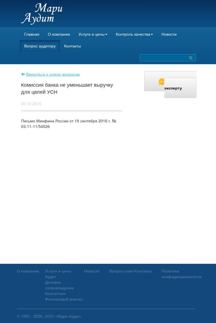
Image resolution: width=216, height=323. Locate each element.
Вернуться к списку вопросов (53, 74)
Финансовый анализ (63, 299)
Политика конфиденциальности (182, 273)
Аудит (50, 276)
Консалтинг (55, 293)
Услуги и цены (91, 34)
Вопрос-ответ (121, 271)
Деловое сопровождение (59, 284)
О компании (59, 34)
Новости (169, 34)
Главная (31, 34)
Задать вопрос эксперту (180, 84)
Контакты (72, 46)
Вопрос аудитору (40, 46)
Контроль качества (133, 34)
